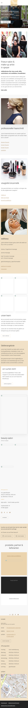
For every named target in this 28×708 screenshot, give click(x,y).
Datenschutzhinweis (13, 703)
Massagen (4, 269)
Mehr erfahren (5, 21)
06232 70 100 (10, 631)
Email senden (21, 536)
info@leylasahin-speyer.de (13, 627)
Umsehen (4, 517)
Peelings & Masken (6, 266)
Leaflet (17, 697)
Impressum (4, 703)
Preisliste (3, 150)
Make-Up (3, 195)
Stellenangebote (7, 383)
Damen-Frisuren (5, 142)
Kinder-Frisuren (5, 147)
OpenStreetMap (23, 697)
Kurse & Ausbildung (6, 200)
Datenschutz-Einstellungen (8, 705)
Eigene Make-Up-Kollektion (14, 556)
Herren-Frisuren (5, 145)
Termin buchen (7, 536)
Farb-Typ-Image (5, 197)
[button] (1, 2)
